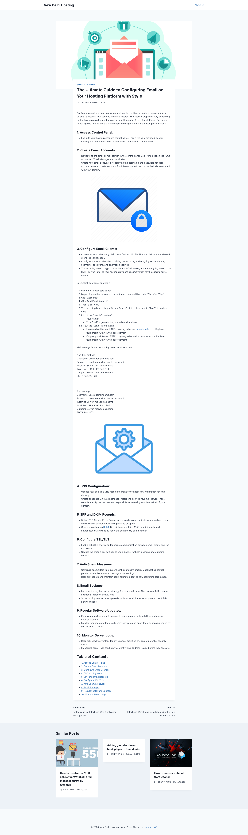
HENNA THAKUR (117, 754)
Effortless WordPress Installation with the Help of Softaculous (151, 712)
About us (199, 5)
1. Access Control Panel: (93, 662)
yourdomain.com (145, 329)
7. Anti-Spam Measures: (93, 684)
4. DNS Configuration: (92, 673)
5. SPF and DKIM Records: (95, 677)
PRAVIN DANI (68, 790)
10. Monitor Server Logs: (94, 694)
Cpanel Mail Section (86, 85)
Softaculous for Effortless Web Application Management (95, 712)
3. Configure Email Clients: (95, 670)
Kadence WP (150, 827)
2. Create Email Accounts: (94, 666)
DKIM (106, 527)
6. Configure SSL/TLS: (92, 680)
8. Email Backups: (90, 687)
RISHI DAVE (84, 102)
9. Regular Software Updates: (96, 691)
